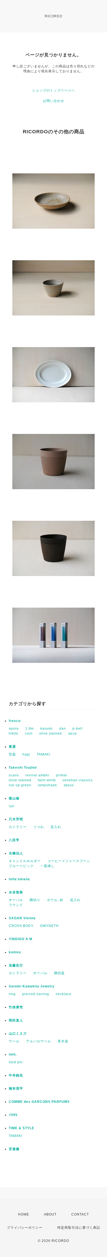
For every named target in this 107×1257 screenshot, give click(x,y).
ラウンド (16, 905)
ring (12, 994)
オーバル (16, 900)
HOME (23, 1214)
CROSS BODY (21, 926)
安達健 (14, 1149)
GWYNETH (49, 926)
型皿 (12, 754)
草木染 (63, 1041)
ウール (14, 1041)
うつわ (38, 827)
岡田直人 (16, 1020)
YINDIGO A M (20, 939)
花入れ (55, 827)
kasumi (46, 728)
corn (29, 733)
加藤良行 (16, 965)
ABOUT (50, 1214)
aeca (72, 733)
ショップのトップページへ (53, 90)
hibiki (13, 733)
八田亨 (14, 840)
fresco (15, 721)
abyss (69, 785)
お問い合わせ (53, 101)
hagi (26, 754)
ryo (11, 806)
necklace (63, 994)
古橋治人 (16, 853)
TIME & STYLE (21, 1128)
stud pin (16, 1062)
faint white (47, 780)
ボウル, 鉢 (55, 900)
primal (61, 775)
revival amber (37, 775)
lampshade (47, 785)
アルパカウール (38, 1041)
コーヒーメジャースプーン (68, 861)
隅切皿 (59, 973)
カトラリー (18, 827)
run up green (20, 785)
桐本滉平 (16, 1088)
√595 (13, 1115)
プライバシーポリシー (25, 1228)
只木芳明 (16, 819)
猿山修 (14, 798)
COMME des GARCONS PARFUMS (39, 1102)
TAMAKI (43, 754)
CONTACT (80, 1214)
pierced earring (35, 994)
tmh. (13, 1054)
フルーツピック (21, 866)
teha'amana (19, 879)
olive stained (50, 733)
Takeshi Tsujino (23, 767)
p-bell (77, 728)
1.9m (29, 728)
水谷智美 (16, 892)
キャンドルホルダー (25, 861)
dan (62, 728)
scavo (14, 775)
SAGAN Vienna (22, 918)
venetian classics (78, 780)
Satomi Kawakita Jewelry (32, 986)
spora (14, 728)
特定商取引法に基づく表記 (78, 1228)
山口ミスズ (18, 1033)
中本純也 (16, 1075)
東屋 (12, 747)
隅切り (35, 900)
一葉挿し (47, 866)
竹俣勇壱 (16, 1007)
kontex (15, 952)
